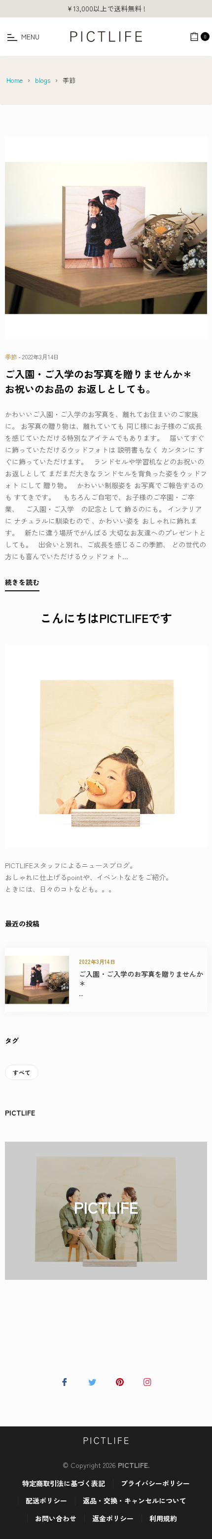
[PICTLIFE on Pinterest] (120, 1380)
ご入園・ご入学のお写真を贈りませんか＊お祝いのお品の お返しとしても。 (98, 381)
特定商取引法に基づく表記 (63, 1483)
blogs (42, 80)
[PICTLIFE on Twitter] (92, 1380)
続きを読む (22, 582)
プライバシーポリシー (155, 1483)
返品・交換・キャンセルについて (134, 1500)
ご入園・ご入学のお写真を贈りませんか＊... (141, 983)
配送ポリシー (46, 1500)
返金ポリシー (113, 1518)
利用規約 (163, 1518)
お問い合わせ (55, 1518)
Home (14, 80)
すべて (22, 1072)
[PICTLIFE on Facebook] (65, 1380)
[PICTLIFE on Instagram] (147, 1380)
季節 (11, 356)
